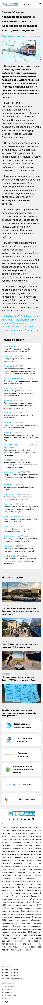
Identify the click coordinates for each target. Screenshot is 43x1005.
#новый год (31, 330)
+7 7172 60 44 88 (10, 973)
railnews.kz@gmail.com (12, 979)
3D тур (5, 1002)
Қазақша (28, 4)
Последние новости (13, 339)
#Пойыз (8, 316)
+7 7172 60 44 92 (10, 970)
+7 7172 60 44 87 (10, 976)
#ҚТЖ (18, 316)
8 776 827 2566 (9, 995)
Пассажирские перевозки (14, 36)
